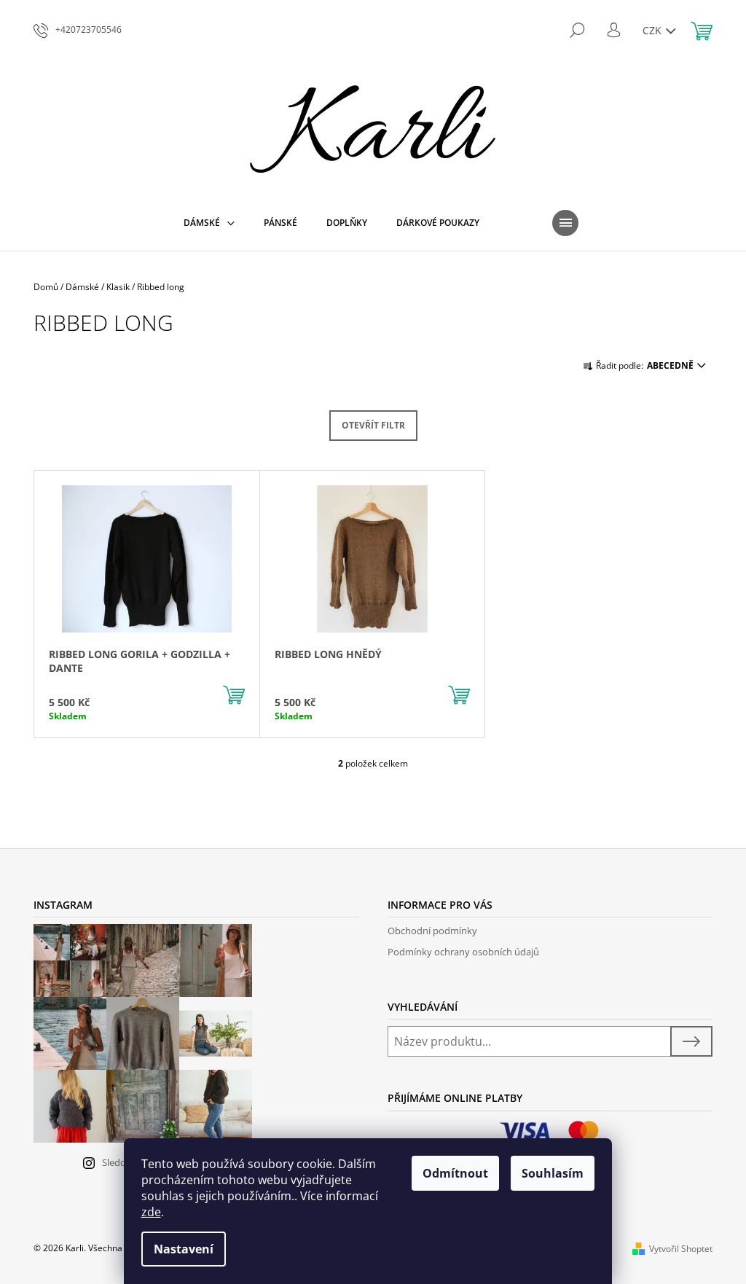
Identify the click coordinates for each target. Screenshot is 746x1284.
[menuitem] (209, 223)
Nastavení (183, 1249)
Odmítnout (455, 1173)
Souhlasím (553, 1173)
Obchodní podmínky (432, 930)
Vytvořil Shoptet (680, 1248)
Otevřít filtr (373, 425)
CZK (653, 30)
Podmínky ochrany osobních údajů (463, 951)
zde (151, 1212)
